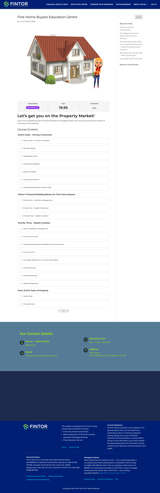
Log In (154, 4)
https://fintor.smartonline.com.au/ (112, 473)
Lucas (22, 21)
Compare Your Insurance (101, 4)
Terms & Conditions (105, 479)
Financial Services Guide (36, 476)
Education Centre (79, 4)
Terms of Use (74, 447)
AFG (116, 479)
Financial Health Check (57, 4)
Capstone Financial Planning (37, 480)
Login (94, 108)
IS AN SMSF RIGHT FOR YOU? (131, 59)
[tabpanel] (63, 119)
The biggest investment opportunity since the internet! (129, 35)
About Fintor (140, 4)
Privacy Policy (89, 479)
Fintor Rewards (123, 4)
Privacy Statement (55, 476)
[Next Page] (67, 311)
